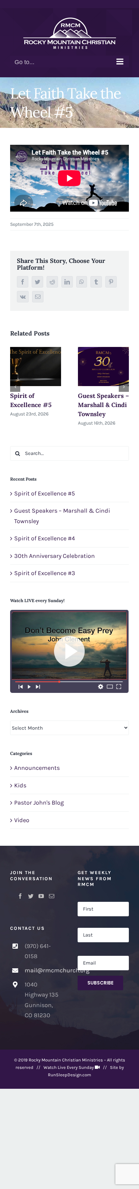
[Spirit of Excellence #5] (35, 366)
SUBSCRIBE (100, 982)
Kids (20, 785)
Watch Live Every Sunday (69, 1067)
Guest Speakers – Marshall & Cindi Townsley (103, 405)
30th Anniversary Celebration (54, 556)
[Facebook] (20, 896)
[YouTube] (41, 896)
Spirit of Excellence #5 (44, 493)
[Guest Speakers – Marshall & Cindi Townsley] (103, 366)
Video (21, 820)
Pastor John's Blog (39, 802)
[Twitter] (30, 896)
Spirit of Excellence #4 (44, 538)
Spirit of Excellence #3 (44, 573)
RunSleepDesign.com (69, 1074)
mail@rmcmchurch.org (43, 970)
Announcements (37, 768)
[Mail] (51, 896)
